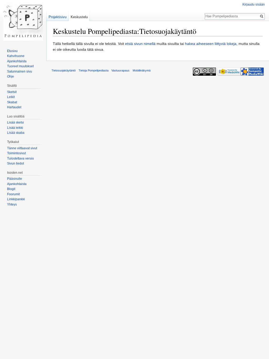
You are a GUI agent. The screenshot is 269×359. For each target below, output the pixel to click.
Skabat (12, 102)
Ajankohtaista (17, 61)
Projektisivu (57, 17)
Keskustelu (79, 17)
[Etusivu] (23, 21)
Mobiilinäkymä (142, 70)
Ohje (10, 76)
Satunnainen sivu (19, 71)
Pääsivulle (14, 179)
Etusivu (12, 51)
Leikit (11, 97)
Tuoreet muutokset (20, 66)
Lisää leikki (15, 128)
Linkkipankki (16, 199)
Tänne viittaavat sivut (22, 148)
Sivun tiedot (15, 163)
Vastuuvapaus (120, 70)
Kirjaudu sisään (253, 4)
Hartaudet (14, 107)
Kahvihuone (15, 56)
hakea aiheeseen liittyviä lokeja (210, 44)
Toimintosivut (16, 153)
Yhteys (12, 204)
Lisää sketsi (15, 122)
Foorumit (13, 194)
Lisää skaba (15, 133)
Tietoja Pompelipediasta (93, 70)
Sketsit (12, 92)
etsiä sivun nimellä (140, 44)
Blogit (11, 189)
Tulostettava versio (20, 158)
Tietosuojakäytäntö (63, 70)
